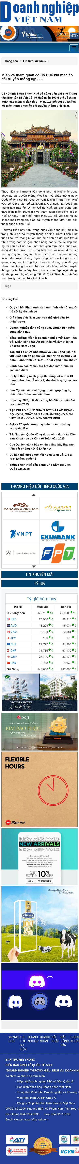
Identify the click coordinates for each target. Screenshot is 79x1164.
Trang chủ (11, 61)
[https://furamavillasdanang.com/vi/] (58, 508)
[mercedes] (21, 553)
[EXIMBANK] (58, 530)
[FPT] (58, 553)
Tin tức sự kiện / (34, 61)
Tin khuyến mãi (39, 574)
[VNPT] (21, 530)
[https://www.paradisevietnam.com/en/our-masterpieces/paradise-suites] (21, 508)
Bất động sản (65, 1041)
